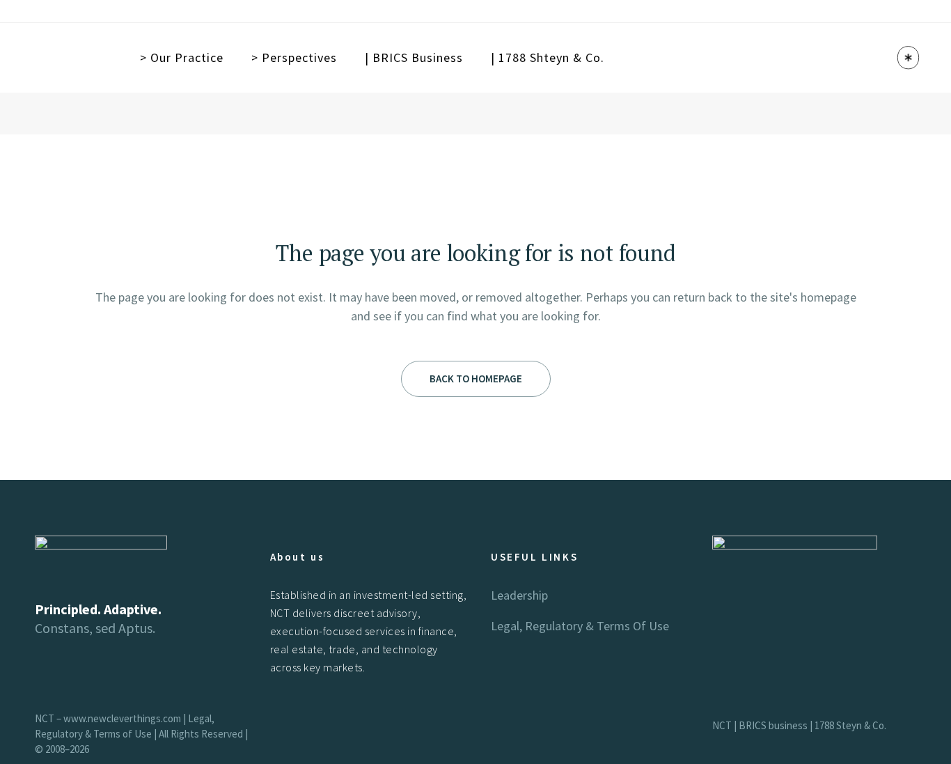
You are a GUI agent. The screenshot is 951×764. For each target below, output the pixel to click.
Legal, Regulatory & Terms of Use (580, 626)
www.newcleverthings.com (122, 718)
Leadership (519, 595)
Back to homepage (476, 378)
